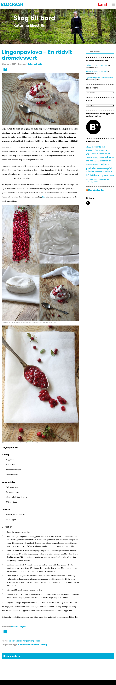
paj (102, 164)
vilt (108, 178)
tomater (89, 179)
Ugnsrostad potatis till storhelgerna (99, 77)
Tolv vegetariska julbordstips (97, 71)
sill (96, 175)
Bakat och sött (35, 64)
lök (113, 157)
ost (97, 164)
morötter (89, 164)
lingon (22, 626)
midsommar (105, 161)
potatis (91, 168)
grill (107, 150)
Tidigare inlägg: (9, 644)
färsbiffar (102, 150)
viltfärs (88, 182)
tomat (112, 175)
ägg (92, 182)
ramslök (97, 171)
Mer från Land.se (96, 190)
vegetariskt (97, 179)
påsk (110, 168)
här (43, 196)
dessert (14, 626)
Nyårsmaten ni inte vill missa (97, 65)
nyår (94, 164)
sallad (90, 175)
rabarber (90, 171)
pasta (106, 164)
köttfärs (104, 158)
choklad (105, 147)
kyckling (95, 158)
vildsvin (103, 179)
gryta (88, 153)
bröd (93, 147)
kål (100, 158)
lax (109, 157)
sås (107, 175)
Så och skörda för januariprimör (24, 640)
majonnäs (96, 161)
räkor (102, 172)
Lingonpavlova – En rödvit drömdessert (37, 54)
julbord (89, 157)
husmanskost (103, 153)
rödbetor (108, 171)
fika (96, 150)
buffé (98, 146)
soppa (101, 175)
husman (95, 153)
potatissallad (102, 169)
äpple (96, 182)
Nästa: (5, 640)
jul (109, 153)
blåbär (89, 147)
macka (89, 160)
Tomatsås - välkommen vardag (32, 644)
